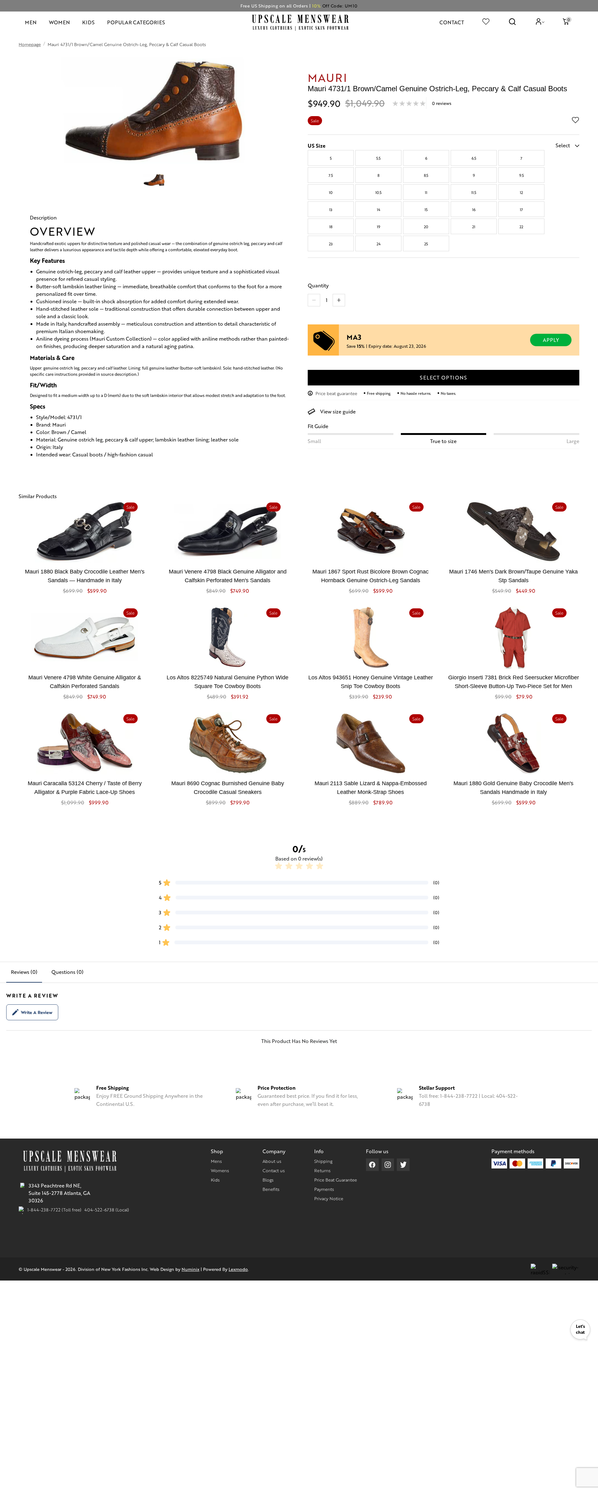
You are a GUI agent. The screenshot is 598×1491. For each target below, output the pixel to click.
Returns (322, 1170)
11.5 (473, 192)
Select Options (443, 377)
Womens (220, 1170)
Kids (215, 1179)
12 (521, 192)
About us (272, 1161)
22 (521, 226)
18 (330, 226)
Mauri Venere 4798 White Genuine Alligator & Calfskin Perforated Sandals (84, 681)
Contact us (274, 1170)
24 (379, 243)
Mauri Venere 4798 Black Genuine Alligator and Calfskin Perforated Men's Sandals (228, 576)
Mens (216, 1161)
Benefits (271, 1189)
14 (378, 209)
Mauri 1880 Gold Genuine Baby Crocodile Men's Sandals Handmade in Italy (513, 787)
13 (330, 209)
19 (378, 226)
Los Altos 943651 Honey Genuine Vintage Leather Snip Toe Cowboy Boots (370, 681)
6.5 (474, 158)
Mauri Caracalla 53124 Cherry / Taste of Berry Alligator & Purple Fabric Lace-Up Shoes (85, 787)
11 (426, 192)
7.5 (331, 175)
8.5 (426, 175)
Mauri (327, 77)
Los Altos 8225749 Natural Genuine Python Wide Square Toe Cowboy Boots (227, 681)
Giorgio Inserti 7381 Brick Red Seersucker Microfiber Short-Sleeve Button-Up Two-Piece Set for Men (513, 681)
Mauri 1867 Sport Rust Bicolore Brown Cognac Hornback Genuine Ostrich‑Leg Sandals (370, 576)
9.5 (521, 175)
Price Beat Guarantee (335, 1179)
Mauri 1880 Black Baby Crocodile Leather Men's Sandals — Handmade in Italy (85, 576)
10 (331, 192)
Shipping (323, 1161)
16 (474, 209)
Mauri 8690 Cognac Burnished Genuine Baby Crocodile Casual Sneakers (227, 787)
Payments (324, 1189)
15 (426, 209)
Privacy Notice (328, 1198)
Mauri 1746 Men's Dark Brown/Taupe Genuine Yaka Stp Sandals (513, 576)
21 (473, 226)
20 (426, 226)
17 (521, 209)
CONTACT (451, 22)
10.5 (378, 192)
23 (331, 243)
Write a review (36, 1012)
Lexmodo (238, 1269)
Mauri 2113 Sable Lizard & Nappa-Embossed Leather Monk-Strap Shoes (371, 787)
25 (426, 243)
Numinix (190, 1269)
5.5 (378, 158)
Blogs (268, 1179)
